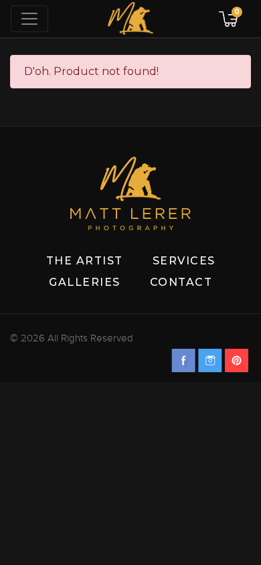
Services (184, 260)
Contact (181, 282)
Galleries (84, 282)
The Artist (84, 260)
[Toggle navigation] (29, 18)
